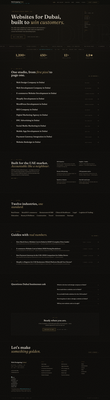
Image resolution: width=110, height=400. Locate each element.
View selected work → (34, 36)
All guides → (95, 235)
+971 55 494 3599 (14, 370)
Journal (78, 2)
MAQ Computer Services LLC (45, 49)
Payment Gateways (65, 375)
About (82, 364)
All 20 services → (94, 76)
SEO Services (64, 364)
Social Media (64, 370)
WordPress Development (46, 372)
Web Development (45, 366)
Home (54, 2)
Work (73, 2)
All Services (83, 371)
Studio (83, 2)
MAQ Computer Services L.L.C (25, 388)
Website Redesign (45, 375)
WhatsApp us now (49, 329)
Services (67, 2)
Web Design (60, 2)
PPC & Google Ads (65, 368)
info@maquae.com (15, 372)
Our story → (14, 178)
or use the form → (62, 329)
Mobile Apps (63, 372)
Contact (83, 373)
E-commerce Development (47, 368)
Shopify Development (45, 370)
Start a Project (92, 2)
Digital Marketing (64, 366)
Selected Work (84, 365)
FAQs (82, 369)
